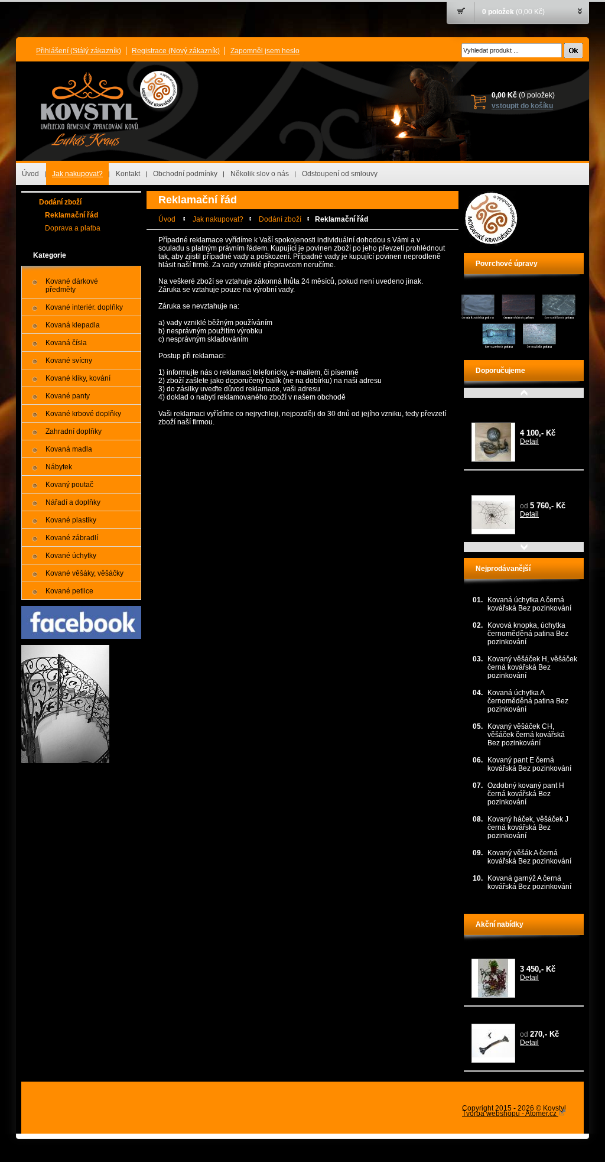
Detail (529, 441)
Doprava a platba (72, 228)
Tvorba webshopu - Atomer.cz (510, 1113)
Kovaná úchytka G (500, 1016)
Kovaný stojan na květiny (511, 951)
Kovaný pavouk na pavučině (516, 480)
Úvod (30, 174)
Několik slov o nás (259, 174)
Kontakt (128, 174)
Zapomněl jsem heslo (265, 51)
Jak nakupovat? (77, 174)
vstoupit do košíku (522, 106)
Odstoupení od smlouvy (340, 174)
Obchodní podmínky (185, 174)
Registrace (176, 51)
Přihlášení (78, 51)
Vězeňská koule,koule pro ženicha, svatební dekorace (515, 412)
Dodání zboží (60, 202)
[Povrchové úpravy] (518, 349)
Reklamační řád (71, 215)
